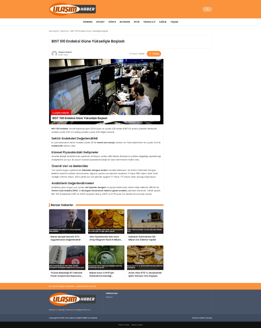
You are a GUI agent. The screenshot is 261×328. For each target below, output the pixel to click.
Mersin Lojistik (137, 325)
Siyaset (100, 21)
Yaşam (174, 21)
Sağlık (163, 21)
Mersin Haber (124, 325)
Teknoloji (149, 21)
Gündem (87, 21)
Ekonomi (125, 21)
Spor (136, 21)
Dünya (112, 21)
